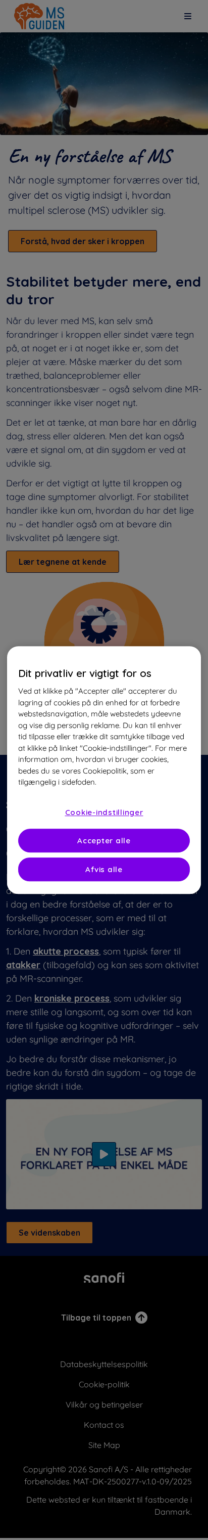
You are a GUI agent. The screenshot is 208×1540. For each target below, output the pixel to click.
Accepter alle (104, 840)
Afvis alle (104, 869)
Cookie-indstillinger (104, 812)
